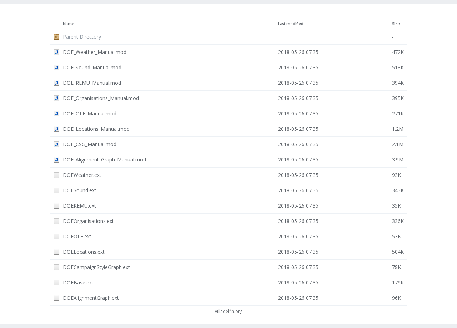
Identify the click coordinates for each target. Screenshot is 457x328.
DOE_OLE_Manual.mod (89, 113)
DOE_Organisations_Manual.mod (101, 98)
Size (396, 23)
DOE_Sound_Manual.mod (92, 67)
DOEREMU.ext (79, 205)
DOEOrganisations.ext (88, 221)
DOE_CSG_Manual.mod (89, 144)
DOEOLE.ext (77, 236)
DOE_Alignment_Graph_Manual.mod (104, 159)
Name (68, 23)
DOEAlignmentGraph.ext (91, 297)
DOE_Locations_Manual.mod (96, 128)
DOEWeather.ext (82, 175)
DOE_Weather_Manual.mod (94, 52)
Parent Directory (82, 36)
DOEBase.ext (78, 282)
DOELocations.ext (84, 251)
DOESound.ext (79, 190)
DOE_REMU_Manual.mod (92, 82)
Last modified (290, 23)
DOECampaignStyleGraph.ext (96, 267)
